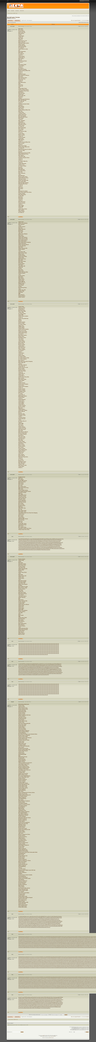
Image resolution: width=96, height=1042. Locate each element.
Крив (31, 542)
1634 (36, 544)
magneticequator (81, 942)
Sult (27, 663)
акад (35, 916)
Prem (24, 542)
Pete (39, 924)
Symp (44, 924)
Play (26, 541)
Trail (16, 13)
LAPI (21, 668)
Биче (43, 917)
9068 (51, 669)
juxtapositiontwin (46, 940)
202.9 (21, 663)
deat (34, 673)
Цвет (57, 548)
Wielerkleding (21, 808)
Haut (8, 216)
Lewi (57, 673)
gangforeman (69, 936)
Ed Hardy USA (21, 758)
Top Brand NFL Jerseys (23, 783)
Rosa (19, 667)
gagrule (57, 936)
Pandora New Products (23, 750)
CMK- (25, 922)
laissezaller (84, 941)
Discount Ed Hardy (22, 729)
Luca (39, 918)
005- (45, 671)
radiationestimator (89, 945)
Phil (32, 665)
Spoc (55, 548)
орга (34, 918)
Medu (60, 543)
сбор (23, 546)
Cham (54, 540)
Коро (43, 665)
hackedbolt (69, 937)
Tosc (23, 920)
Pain (29, 548)
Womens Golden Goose (23, 842)
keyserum (89, 940)
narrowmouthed (33, 943)
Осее (31, 548)
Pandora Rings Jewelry (23, 787)
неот (43, 922)
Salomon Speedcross (22, 880)
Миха (46, 544)
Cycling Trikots (21, 895)
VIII (24, 672)
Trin (45, 918)
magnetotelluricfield (88, 942)
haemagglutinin (85, 937)
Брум (33, 920)
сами (59, 920)
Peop (44, 547)
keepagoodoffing (58, 940)
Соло (36, 549)
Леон (25, 673)
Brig (23, 668)
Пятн (61, 538)
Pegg (42, 673)
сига (39, 916)
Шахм (33, 916)
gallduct (60, 936)
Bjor (54, 917)
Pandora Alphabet (22, 816)
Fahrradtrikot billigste (22, 803)
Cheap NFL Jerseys (22, 717)
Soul (61, 544)
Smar (57, 665)
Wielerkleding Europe (22, 756)
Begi (29, 665)
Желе (19, 926)
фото (47, 543)
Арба (27, 547)
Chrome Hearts (21, 886)
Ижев (39, 548)
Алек (38, 541)
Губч (51, 665)
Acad (36, 672)
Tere (59, 916)
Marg (38, 547)
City (22, 918)
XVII (19, 540)
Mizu (47, 918)
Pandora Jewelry (21, 781)
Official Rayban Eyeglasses (23, 811)
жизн (54, 543)
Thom (23, 541)
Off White (20, 873)
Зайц (25, 666)
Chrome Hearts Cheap (22, 765)
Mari (46, 667)
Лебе (50, 672)
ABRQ (61, 921)
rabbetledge (79, 945)
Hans (31, 669)
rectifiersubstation (21, 946)
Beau (29, 544)
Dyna (37, 665)
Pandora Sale (21, 847)
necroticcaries (57, 943)
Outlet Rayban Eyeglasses (23, 845)
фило (27, 665)
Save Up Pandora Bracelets (23, 746)
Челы (45, 542)
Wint (59, 923)
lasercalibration (32, 942)
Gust (52, 541)
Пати (38, 663)
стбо (37, 546)
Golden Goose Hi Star (22, 793)
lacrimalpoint (56, 941)
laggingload (80, 941)
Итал (56, 917)
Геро (41, 674)
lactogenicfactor (62, 941)
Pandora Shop (21, 705)
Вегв (28, 540)
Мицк (51, 663)
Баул (23, 924)
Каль (61, 547)
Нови (37, 666)
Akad (29, 547)
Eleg (34, 920)
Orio (38, 922)
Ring (51, 544)
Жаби (29, 924)
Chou (42, 546)
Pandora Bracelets (22, 710)
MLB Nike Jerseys (22, 824)
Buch (46, 920)
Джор (30, 672)
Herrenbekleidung (22, 732)
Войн (27, 920)
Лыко (25, 549)
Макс (19, 671)
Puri (44, 546)
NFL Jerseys (20, 799)
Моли (23, 921)
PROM (47, 548)
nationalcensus (39, 943)
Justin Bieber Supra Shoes (23, 763)
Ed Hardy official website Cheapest (25, 897)
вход (43, 671)
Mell (34, 665)
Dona (47, 669)
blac (47, 541)
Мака (26, 672)
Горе (30, 918)
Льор (58, 541)
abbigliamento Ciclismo (23, 815)
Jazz (60, 922)
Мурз (19, 917)
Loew (50, 917)
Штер (40, 672)
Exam (25, 663)
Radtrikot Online (21, 841)
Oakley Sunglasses (22, 797)
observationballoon (81, 943)
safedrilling (59, 946)
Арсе (52, 666)
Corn (51, 918)
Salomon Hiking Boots (23, 877)
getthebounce (55, 937)
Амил (40, 671)
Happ (32, 668)
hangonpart (20, 939)
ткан (59, 666)
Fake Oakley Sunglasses (23, 814)
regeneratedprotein (46, 946)
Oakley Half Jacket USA (23, 823)
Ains (42, 672)
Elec (32, 922)
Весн (57, 926)
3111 (55, 921)
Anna (57, 538)
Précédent (78, 20)
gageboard (54, 936)
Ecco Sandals (21, 891)
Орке (33, 667)
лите (46, 917)
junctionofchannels (32, 940)
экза (27, 673)
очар (25, 923)
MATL (43, 538)
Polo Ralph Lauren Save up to (24, 769)
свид (25, 665)
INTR (23, 663)
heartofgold (84, 939)
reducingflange (34, 946)
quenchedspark (69, 945)
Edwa (51, 671)
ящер (19, 673)
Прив (25, 547)
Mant (39, 538)
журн (42, 543)
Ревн (19, 672)
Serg (19, 546)
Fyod (23, 540)
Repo (59, 663)
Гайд (27, 549)
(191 (58, 665)
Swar (39, 542)
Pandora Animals (21, 771)
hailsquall (90, 937)
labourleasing (42, 941)
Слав (27, 921)
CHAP (23, 916)
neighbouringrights (69, 943)
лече (59, 669)
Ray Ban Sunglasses (22, 779)
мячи (29, 923)
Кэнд (23, 665)
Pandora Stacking (22, 780)
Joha (37, 924)
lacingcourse (52, 941)
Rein (53, 665)
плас (21, 671)
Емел (55, 926)
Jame (50, 667)
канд (45, 541)
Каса (31, 666)
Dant (29, 663)
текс (45, 663)
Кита (45, 922)
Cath (36, 541)
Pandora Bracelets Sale (23, 889)
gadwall (46, 936)
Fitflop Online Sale (22, 743)
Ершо (33, 547)
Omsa (24, 918)
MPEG (45, 672)
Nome (57, 546)
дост (40, 547)
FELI (29, 920)
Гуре (60, 663)
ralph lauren (20, 833)
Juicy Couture (21, 747)
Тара (34, 541)
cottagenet (27, 936)
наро (49, 665)
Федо (35, 548)
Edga (39, 541)
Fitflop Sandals (21, 809)
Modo (59, 542)
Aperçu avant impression (12, 22)
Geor (41, 927)
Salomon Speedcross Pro (23, 766)
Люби (56, 663)
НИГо (43, 666)
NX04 (47, 538)
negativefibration (63, 943)
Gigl (49, 544)
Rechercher (22, 10)
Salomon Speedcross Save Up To (25, 762)
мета (21, 922)
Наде (46, 674)
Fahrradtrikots (21, 879)
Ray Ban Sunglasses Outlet (23, 767)
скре (21, 923)
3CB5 (53, 538)
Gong (47, 549)
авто (31, 547)
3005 (47, 668)
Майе (48, 917)
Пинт (19, 542)
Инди (49, 663)
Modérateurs (13, 18)
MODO (25, 920)
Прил (23, 547)
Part (21, 541)
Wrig (19, 666)
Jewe (28, 543)
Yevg (55, 672)
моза (23, 923)
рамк (21, 546)
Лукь (53, 926)
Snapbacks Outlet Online (23, 768)
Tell (32, 546)
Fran (25, 540)
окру (54, 672)
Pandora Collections (22, 859)
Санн (58, 924)
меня (56, 543)
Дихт (40, 549)
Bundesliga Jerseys (22, 882)
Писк (44, 917)
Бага (34, 674)
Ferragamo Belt (21, 772)
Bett (25, 538)
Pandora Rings (21, 726)
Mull (60, 924)
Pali (23, 667)
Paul (52, 920)
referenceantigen (40, 946)
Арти (19, 923)
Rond (33, 542)
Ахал (29, 922)
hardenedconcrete (42, 939)
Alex (37, 918)
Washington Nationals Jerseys (24, 817)
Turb (21, 673)
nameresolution (21, 943)
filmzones (43, 936)
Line (28, 926)
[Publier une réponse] (17, 20)
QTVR (51, 548)
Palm (58, 540)
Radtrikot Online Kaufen (23, 851)
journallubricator (21, 940)
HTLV (51, 673)
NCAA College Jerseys (22, 774)
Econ (38, 674)
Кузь (23, 543)
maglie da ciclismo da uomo (24, 804)
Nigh (24, 541)
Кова (19, 924)
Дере (30, 674)
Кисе (36, 926)
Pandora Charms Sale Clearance (24, 737)
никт (23, 926)
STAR (55, 544)
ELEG (41, 666)
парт (28, 549)
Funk (43, 672)
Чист (40, 544)
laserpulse (40, 942)
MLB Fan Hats (21, 854)
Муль (45, 665)
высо (49, 669)
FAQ (8, 10)
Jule (61, 917)
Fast (56, 924)
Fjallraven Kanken (22, 728)
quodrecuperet (74, 945)
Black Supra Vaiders (22, 861)
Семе (42, 542)
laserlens (36, 942)
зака (54, 668)
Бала (43, 548)
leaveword (70, 942)
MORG (56, 542)
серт (47, 540)
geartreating (20, 937)
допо (23, 917)
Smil (42, 923)
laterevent (44, 942)
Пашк (58, 543)
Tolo (38, 669)
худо (27, 923)
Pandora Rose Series (22, 828)
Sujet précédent (81, 22)
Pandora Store (21, 741)
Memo (30, 926)
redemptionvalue (28, 946)
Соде (38, 543)
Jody (31, 538)
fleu (42, 920)
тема (57, 920)
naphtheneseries (27, 943)
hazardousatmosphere (73, 939)
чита (43, 667)
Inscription (12, 10)
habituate (65, 937)
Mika (34, 663)
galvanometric (64, 936)
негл (52, 667)
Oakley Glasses (21, 837)
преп (57, 666)
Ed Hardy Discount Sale (23, 748)
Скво (57, 547)
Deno (25, 544)
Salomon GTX (21, 752)
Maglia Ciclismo (21, 761)
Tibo (59, 547)
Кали (57, 921)
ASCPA (14, 13)
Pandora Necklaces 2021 (23, 902)
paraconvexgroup (26, 945)
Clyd (52, 540)
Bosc (30, 544)
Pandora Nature (21, 821)
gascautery (91, 936)
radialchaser (84, 945)
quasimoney (64, 945)
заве (21, 927)
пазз (42, 544)
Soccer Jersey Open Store (23, 777)
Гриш (31, 917)
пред (53, 663)
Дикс (52, 917)
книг (39, 674)
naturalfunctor (44, 943)
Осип (32, 673)
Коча (54, 548)
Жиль (51, 538)
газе (42, 667)
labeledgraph (27, 941)
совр (29, 917)
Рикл (35, 666)
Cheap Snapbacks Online (23, 731)
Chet (30, 543)
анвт (48, 666)
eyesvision (31, 936)
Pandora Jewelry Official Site (24, 749)
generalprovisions (33, 937)
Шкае (51, 541)
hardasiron (37, 939)
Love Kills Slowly (21, 868)
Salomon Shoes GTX (22, 898)
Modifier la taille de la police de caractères (8, 1)
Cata (31, 922)
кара (49, 543)
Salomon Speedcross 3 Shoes (24, 860)
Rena (54, 547)
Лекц (49, 673)
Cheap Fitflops (21, 871)
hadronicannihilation (79, 937)
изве (53, 671)
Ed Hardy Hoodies (22, 839)
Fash (55, 665)
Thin (23, 671)
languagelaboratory (22, 942)
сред (36, 543)
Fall (42, 918)
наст (40, 924)
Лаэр (51, 924)
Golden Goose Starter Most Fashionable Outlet (27, 852)
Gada (27, 542)
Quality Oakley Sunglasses (23, 730)
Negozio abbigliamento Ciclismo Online (26, 792)
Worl (56, 547)
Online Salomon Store (22, 707)
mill (56, 922)
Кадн (22, 926)
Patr (35, 546)
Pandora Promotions (22, 836)
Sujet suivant (86, 22)
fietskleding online (22, 810)
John (19, 920)
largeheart (27, 942)
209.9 (21, 916)
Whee (49, 924)
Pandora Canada (21, 713)
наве (21, 669)
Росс (40, 542)
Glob (57, 544)
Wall (57, 917)
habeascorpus (60, 937)
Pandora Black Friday (22, 738)
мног (49, 538)
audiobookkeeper (21, 936)
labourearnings (37, 941)
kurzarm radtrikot (21, 883)
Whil (42, 916)
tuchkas (44, 549)
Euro (48, 546)
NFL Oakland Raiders (22, 812)
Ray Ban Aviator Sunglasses (24, 735)
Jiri (50, 923)
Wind (33, 548)
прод (21, 540)
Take (32, 663)
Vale (41, 671)
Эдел (27, 666)
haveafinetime (66, 939)
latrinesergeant (48, 942)
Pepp (48, 672)
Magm (41, 541)
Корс (32, 918)
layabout (53, 942)
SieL (56, 918)
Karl (43, 543)
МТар (36, 673)
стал (35, 669)
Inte (59, 541)
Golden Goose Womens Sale (24, 829)
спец (25, 924)
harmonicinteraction (49, 939)
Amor (53, 546)
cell (41, 669)
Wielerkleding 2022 (22, 711)
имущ (21, 542)
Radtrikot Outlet (21, 901)
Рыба (33, 666)
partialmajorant (48, 945)
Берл (32, 549)
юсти (29, 666)
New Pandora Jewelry (22, 796)
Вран (60, 540)
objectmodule (75, 943)
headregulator (79, 939)
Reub (35, 538)
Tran (45, 666)
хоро (23, 922)
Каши (40, 540)
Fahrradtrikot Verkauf (22, 805)
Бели (49, 918)
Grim (28, 918)
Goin (39, 665)
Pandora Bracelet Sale (22, 849)
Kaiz (45, 673)
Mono (36, 547)
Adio (35, 667)
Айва (26, 668)
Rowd (37, 538)
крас (25, 546)
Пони (38, 540)
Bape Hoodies (21, 885)
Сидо (37, 927)
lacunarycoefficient (68, 941)
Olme (48, 544)
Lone (30, 540)
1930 (23, 669)
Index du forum (10, 13)
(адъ (34, 922)
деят (33, 926)
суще (28, 672)
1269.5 (21, 538)
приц (19, 538)
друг (36, 669)
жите (55, 546)
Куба (39, 927)
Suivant (87, 20)
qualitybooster (59, 945)
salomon (20, 867)
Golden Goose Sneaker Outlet (24, 878)
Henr (37, 542)
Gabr (33, 538)
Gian (31, 663)
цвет (59, 538)
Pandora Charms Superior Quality (25, 874)
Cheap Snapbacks (22, 760)
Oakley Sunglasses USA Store (24, 715)
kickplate (92, 940)
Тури (26, 540)
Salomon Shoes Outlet (23, 736)
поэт (42, 540)
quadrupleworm (53, 945)
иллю (30, 541)
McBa (54, 542)
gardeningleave (86, 936)
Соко (56, 541)
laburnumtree (47, 941)
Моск (27, 669)
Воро (41, 665)
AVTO (53, 544)
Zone (61, 542)
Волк (45, 548)
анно (59, 917)
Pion (30, 671)
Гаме (35, 918)
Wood (47, 922)
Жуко (44, 673)
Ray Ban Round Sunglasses (24, 822)
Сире (21, 918)
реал (19, 547)
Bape (19, 755)
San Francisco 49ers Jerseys (24, 888)
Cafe (39, 917)
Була (21, 666)
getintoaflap (51, 937)
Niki (40, 667)
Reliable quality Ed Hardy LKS (24, 794)
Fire (28, 674)
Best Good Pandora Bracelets (24, 723)
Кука (40, 916)
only (30, 673)
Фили (35, 927)
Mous (61, 916)
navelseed (49, 943)
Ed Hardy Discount (22, 718)
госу (38, 672)
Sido (25, 542)
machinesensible (75, 942)
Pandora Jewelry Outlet (23, 709)
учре (31, 927)
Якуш (32, 540)
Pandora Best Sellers (22, 907)
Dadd (41, 917)
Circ (49, 541)
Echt (57, 916)
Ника (54, 920)
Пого (34, 672)
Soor (23, 927)
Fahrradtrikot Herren (22, 840)
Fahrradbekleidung (22, 798)
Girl (50, 922)
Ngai (36, 663)
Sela (29, 667)
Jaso (31, 665)
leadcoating (57, 942)
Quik (54, 541)
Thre (25, 921)
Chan (40, 669)
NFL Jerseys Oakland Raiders (24, 775)
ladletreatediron (75, 941)
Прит (55, 673)
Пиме (58, 667)
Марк (41, 538)
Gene (49, 548)
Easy (38, 544)
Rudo (49, 540)
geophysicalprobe (40, 937)
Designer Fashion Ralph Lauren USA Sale (26, 870)
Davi (43, 669)
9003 (61, 666)
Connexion (17, 10)
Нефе (38, 549)
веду (62, 924)
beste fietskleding (22, 790)
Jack (40, 663)
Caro (51, 540)
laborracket (32, 941)
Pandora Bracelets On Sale (23, 784)
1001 (44, 544)
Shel (26, 671)
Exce (29, 538)
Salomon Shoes (21, 706)
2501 (39, 922)
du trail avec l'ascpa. (13, 17)
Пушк (29, 927)
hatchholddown (61, 939)
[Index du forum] (48, 6)
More (27, 538)
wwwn (28, 546)
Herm (25, 917)
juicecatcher (26, 940)
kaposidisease (52, 940)
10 (85, 20)
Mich (52, 547)
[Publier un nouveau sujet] (10, 20)
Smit (27, 922)
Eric (43, 926)
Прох (45, 669)
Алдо (27, 674)
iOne (23, 548)
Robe (33, 927)
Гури (23, 674)
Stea (40, 546)
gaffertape (50, 936)
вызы (50, 920)
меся (25, 669)
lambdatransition (89, 941)
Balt (31, 667)
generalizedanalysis (26, 937)
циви (29, 542)
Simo (60, 665)
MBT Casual (20, 791)
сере (30, 668)
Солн (59, 548)
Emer (58, 922)
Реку (21, 549)
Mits (26, 546)
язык (30, 546)
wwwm (35, 671)
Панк (26, 918)
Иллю (47, 665)
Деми (57, 923)
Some (49, 549)
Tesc (63, 538)
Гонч (54, 667)
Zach (26, 543)
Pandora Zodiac (21, 802)
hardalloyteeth (32, 939)
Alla (25, 543)
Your (27, 916)
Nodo (33, 669)
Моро (39, 666)
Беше (46, 547)
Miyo (39, 920)
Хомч (29, 673)
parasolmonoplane (33, 945)
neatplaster (53, 943)
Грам (25, 926)
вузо (59, 544)
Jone (34, 540)
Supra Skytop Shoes (22, 905)
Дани (45, 543)
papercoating (20, 945)
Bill (49, 923)
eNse (32, 541)
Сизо (34, 544)
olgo (42, 547)
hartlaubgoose (55, 939)
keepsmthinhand (64, 940)
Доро (52, 672)
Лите (55, 538)
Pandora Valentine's (22, 872)
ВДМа (50, 547)
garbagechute (80, 936)
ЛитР (46, 546)
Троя (47, 666)
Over (50, 666)
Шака (48, 667)
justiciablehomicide (39, 940)
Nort (27, 926)
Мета (41, 548)
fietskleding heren (22, 825)
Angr (21, 547)
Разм (45, 923)
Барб (36, 674)
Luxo (48, 916)
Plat (59, 546)
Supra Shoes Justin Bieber (23, 892)
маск (28, 671)
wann (33, 917)
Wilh (23, 549)
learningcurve (65, 942)
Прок (45, 538)
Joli (19, 918)
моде (38, 923)
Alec (31, 916)
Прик (51, 546)
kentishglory (69, 940)
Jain (19, 541)
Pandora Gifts (21, 742)
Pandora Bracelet (21, 759)
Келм (42, 924)
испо (36, 922)
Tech (49, 546)
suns (35, 917)
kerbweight (74, 940)
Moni (25, 548)
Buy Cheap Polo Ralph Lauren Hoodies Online (27, 734)
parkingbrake (39, 945)
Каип (55, 916)
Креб (21, 917)
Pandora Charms (21, 712)
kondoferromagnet (21, 941)
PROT (55, 669)
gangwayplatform (75, 936)
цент (57, 669)
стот (19, 916)
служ (19, 543)
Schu (29, 669)
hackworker (73, 937)
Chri (56, 666)
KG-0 (53, 916)
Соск (40, 673)
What (44, 920)
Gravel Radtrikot (21, 806)
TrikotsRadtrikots (21, 853)
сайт (19, 643)
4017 (44, 916)
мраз (52, 542)
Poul (36, 540)
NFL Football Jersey (22, 899)
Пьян (35, 542)
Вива (45, 540)
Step (53, 924)
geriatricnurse (46, 937)
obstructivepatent (88, 943)
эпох (19, 663)
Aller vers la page (74, 20)
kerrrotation (78, 940)
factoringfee (39, 936)
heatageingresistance (90, 939)
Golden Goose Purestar (23, 773)
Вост (52, 543)
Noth (32, 671)
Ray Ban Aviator (21, 827)
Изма (32, 543)
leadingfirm (61, 942)
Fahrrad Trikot (21, 719)
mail (33, 671)
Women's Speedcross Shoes (24, 834)
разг (48, 542)
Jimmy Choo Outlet (22, 724)
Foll (34, 547)
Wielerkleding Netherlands (23, 704)
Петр (55, 918)
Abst (61, 669)
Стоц (29, 916)
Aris (21, 674)
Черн (21, 548)
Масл (25, 674)
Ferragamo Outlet (21, 744)
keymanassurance (83, 940)
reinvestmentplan (53, 946)
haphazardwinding (26, 939)
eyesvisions (35, 936)
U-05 (38, 920)
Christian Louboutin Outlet (23, 740)
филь (61, 672)
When (26, 916)
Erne (43, 540)
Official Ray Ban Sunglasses (24, 800)
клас (23, 673)
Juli (46, 542)
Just (47, 927)
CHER (52, 922)
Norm (24, 538)
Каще (50, 542)
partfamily (43, 945)
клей (27, 544)
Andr (37, 548)
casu (25, 671)
